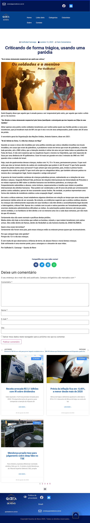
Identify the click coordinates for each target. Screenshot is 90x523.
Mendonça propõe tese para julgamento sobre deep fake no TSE (22, 456)
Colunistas (66, 18)
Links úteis (40, 18)
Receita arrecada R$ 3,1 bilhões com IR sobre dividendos (22, 390)
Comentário (6, 282)
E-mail (4, 319)
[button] (35, 264)
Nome (4, 310)
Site (2, 328)
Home (29, 18)
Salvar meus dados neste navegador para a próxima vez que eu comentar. (34, 337)
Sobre (29, 23)
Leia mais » (22, 407)
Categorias (53, 18)
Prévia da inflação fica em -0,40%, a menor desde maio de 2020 (67, 390)
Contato (39, 23)
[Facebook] (64, 6)
